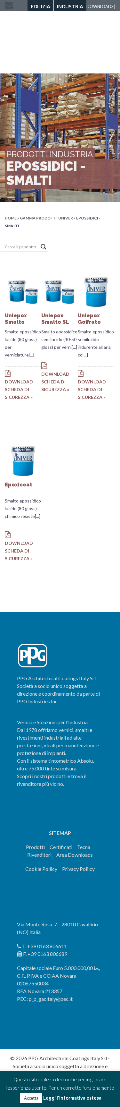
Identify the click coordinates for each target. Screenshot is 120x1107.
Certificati (61, 847)
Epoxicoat (18, 485)
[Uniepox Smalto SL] (59, 291)
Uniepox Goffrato (89, 319)
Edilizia (40, 6)
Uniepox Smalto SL (55, 319)
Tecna (83, 847)
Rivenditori (39, 855)
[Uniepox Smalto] (23, 291)
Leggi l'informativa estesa (72, 1098)
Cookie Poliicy (41, 869)
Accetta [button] (31, 1098)
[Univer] (60, 41)
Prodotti (35, 847)
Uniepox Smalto (16, 319)
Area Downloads (74, 855)
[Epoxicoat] (23, 460)
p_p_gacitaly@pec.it (51, 999)
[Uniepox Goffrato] (96, 291)
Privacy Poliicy (78, 869)
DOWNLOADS (99, 6)
